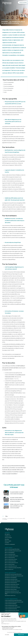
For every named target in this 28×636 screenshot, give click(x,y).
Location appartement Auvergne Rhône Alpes (13, 600)
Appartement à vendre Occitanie (11, 589)
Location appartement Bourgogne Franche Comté (14, 602)
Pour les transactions (8, 88)
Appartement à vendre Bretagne (10, 577)
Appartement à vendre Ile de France (11, 586)
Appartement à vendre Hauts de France (12, 584)
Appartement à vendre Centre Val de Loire (12, 587)
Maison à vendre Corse (9, 569)
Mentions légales (8, 541)
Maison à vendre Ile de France (10, 560)
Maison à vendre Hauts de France (11, 559)
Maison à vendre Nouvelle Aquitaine (11, 555)
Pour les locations (8, 84)
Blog (6, 516)
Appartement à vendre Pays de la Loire (12, 591)
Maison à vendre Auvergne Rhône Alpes (12, 549)
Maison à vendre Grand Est (10, 557)
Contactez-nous (8, 535)
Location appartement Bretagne (10, 603)
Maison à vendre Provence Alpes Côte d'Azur (13, 567)
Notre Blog (7, 539)
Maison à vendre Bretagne (9, 552)
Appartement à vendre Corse (10, 595)
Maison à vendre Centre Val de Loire (11, 562)
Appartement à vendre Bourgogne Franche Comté (14, 575)
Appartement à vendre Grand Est (11, 582)
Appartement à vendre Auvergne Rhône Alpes (13, 574)
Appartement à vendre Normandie (11, 579)
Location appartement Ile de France (11, 612)
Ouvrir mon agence (8, 537)
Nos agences (7, 534)
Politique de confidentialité (10, 544)
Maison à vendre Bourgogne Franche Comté (13, 550)
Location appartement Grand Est (11, 608)
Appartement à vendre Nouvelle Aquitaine (12, 580)
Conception (7, 542)
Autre (5, 92)
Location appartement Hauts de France (12, 610)
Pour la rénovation (8, 90)
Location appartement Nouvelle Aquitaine (12, 607)
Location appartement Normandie (11, 605)
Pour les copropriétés (9, 82)
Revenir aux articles (23, 2)
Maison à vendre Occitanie (9, 564)
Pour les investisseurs (9, 86)
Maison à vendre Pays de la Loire (11, 566)
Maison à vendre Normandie (10, 554)
